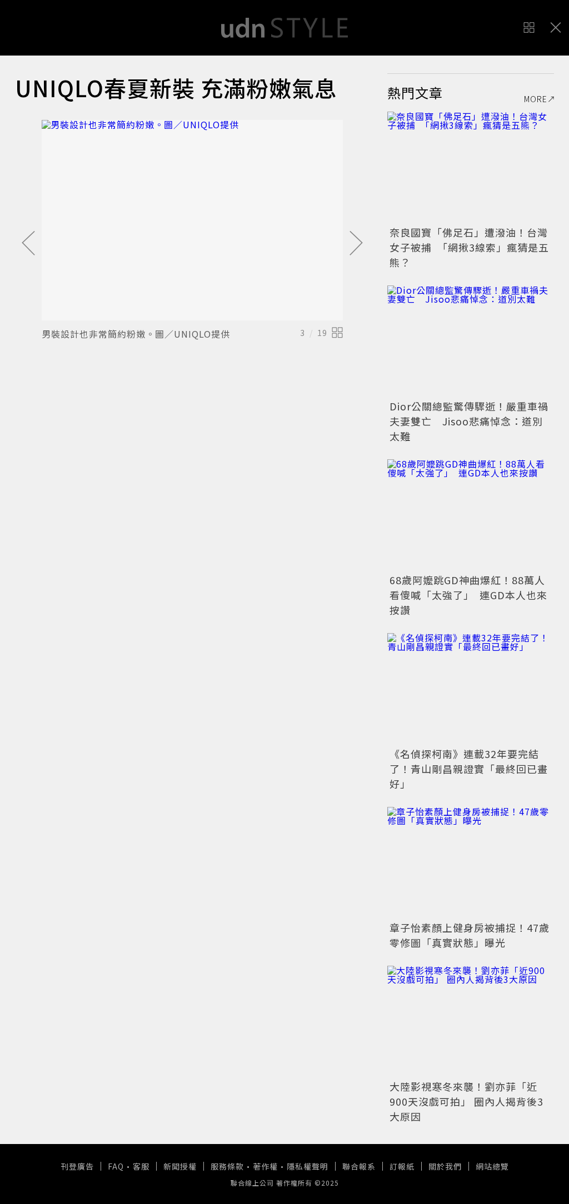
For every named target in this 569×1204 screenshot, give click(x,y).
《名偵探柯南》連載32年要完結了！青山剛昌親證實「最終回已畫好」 (469, 768)
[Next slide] (356, 243)
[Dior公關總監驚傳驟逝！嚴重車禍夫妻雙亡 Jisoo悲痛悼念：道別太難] (470, 341)
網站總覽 (492, 1166)
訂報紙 (402, 1166)
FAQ (116, 1166)
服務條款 (227, 1166)
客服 (141, 1166)
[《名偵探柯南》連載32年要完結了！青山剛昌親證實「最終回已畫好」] (470, 688)
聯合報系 (359, 1166)
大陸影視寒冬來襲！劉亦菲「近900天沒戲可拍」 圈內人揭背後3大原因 (466, 1101)
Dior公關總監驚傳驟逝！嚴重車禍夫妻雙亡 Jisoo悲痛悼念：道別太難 (469, 421)
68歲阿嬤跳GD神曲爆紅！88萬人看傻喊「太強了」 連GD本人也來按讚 (468, 595)
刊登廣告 (77, 1166)
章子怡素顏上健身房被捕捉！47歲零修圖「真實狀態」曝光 (470, 935)
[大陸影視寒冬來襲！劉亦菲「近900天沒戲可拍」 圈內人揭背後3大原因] (470, 1021)
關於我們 (445, 1166)
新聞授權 (180, 1166)
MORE (535, 99)
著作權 (265, 1166)
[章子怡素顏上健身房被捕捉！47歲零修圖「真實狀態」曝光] (470, 862)
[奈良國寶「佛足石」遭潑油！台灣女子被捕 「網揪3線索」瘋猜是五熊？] (470, 167)
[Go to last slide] (28, 243)
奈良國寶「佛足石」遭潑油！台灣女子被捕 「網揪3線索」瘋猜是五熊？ (469, 247)
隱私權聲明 (307, 1166)
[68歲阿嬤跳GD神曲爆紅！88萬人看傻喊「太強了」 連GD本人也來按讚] (470, 514)
